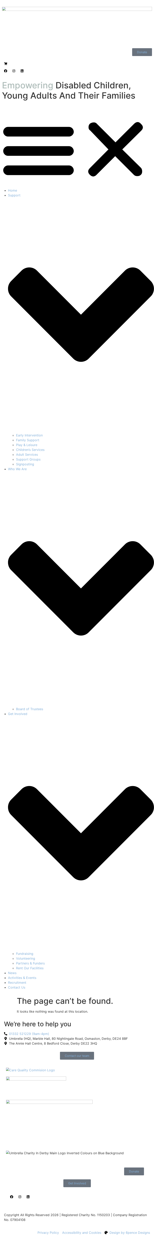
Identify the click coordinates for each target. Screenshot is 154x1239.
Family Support (27, 440)
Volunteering (25, 958)
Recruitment (17, 983)
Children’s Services (30, 450)
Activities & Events (22, 978)
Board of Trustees (29, 709)
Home (12, 190)
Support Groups (28, 459)
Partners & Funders (30, 963)
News (12, 973)
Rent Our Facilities (30, 968)
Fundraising (24, 954)
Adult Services (27, 454)
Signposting (25, 464)
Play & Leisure (26, 445)
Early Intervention (29, 435)
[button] (77, 149)
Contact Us (16, 987)
